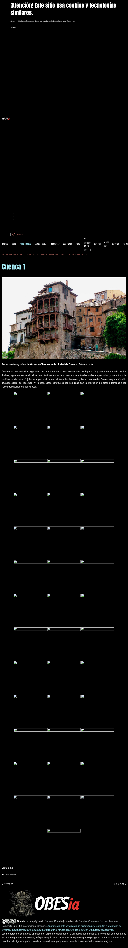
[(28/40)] (30, 711)
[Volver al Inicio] (6, 119)
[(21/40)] (97, 610)
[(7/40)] (30, 476)
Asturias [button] (55, 244)
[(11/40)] (64, 509)
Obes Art (106, 244)
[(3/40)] (97, 408)
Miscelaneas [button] (41, 244)
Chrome (19, 211)
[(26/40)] (64, 677)
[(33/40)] (97, 745)
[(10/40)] (30, 509)
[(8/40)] (64, 476)
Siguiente (119, 884)
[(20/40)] (64, 610)
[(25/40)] (30, 677)
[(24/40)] (97, 644)
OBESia (5, 244)
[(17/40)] (64, 576)
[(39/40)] (97, 812)
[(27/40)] (97, 677)
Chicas (97, 244)
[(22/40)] (30, 644)
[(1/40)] (30, 408)
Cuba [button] (78, 244)
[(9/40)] (97, 476)
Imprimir (11, 874)
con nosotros (117, 937)
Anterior (8, 884)
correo (82, 226)
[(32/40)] (64, 745)
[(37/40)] (30, 812)
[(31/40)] (30, 745)
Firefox (18, 216)
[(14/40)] (64, 543)
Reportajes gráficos (73, 255)
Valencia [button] (67, 244)
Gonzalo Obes (52, 921)
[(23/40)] (64, 644)
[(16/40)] (30, 576)
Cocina (115, 244)
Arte (14, 244)
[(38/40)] (64, 812)
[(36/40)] (97, 778)
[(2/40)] (64, 408)
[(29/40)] (64, 711)
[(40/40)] (64, 845)
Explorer (19, 213)
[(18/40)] (97, 576)
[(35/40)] (64, 778)
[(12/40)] (97, 509)
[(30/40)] (97, 711)
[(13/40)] (30, 543)
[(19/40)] (30, 610)
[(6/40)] (97, 442)
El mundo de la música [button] (87, 244)
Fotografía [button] (25, 244)
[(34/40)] (30, 778)
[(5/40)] (64, 442)
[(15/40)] (97, 543)
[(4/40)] (30, 442)
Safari (18, 219)
